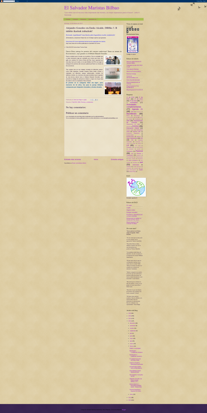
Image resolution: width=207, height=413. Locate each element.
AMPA (132, 111)
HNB (132, 140)
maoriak (141, 147)
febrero (132, 346)
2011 (129, 400)
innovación (138, 141)
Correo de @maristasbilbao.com (132, 77)
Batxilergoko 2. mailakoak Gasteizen (136, 355)
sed (141, 162)
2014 (129, 318)
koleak (139, 143)
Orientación (83, 19)
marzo (132, 343)
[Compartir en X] (94, 100)
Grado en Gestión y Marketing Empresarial (136, 363)
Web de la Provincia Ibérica (134, 71)
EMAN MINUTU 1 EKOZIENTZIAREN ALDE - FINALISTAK (136, 386)
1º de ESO (130, 97)
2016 (129, 313)
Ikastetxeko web (92, 19)
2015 (129, 316)
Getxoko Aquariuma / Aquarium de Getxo (135, 390)
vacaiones (136, 168)
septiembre (133, 330)
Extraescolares (130, 135)
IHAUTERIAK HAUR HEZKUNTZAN (135, 371)
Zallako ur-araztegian (135, 348)
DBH (79, 102)
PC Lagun (129, 205)
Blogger (124, 409)
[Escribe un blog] (92, 100)
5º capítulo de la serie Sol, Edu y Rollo (135, 359)
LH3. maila (138, 145)
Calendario (75, 19)
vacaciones (129, 168)
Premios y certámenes (87, 102)
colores (141, 117)
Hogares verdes (131, 210)
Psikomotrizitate (139, 156)
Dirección (129, 126)
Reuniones (140, 158)
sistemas (129, 166)
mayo (131, 338)
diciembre (132, 323)
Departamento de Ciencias (135, 121)
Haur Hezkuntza (132, 138)
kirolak (133, 143)
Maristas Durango (131, 73)
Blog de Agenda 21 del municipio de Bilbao (132, 223)
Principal (68, 19)
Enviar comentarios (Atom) (79, 163)
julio (131, 333)
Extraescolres (130, 136)
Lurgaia (128, 207)
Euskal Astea (130, 130)
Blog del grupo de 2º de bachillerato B (133, 86)
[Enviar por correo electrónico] (91, 100)
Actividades (134, 102)
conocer (130, 119)
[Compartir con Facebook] (95, 100)
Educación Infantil (133, 128)
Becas (128, 115)
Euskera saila (136, 131)
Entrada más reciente (72, 159)
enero (131, 394)
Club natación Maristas (133, 69)
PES (132, 153)
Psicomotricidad (130, 156)
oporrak (138, 149)
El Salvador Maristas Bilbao (91, 7)
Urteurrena (138, 166)
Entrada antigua (117, 159)
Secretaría (135, 162)
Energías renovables (132, 212)
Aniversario (138, 111)
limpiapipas (129, 147)
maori (135, 147)
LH (128, 145)
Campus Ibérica (130, 117)
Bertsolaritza (137, 115)
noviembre (133, 325)
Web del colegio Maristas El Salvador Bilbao (134, 62)
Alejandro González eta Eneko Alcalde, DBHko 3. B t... (136, 380)
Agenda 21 (137, 109)
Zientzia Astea (132, 171)
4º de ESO (133, 101)
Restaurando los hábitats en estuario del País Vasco (134, 219)
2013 (129, 321)
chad (136, 117)
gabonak (139, 136)
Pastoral (139, 151)
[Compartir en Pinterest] (97, 100)
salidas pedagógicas (133, 160)
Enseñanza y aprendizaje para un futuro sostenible (135, 215)
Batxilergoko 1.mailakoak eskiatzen (136, 351)
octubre (132, 328)
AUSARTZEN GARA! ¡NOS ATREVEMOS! (136, 367)
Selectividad (136, 164)
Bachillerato (131, 114)
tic (133, 166)
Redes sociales (131, 158)
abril (131, 341)
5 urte (141, 100)
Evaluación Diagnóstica (133, 133)
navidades (131, 149)
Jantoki (128, 143)
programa (138, 155)
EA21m (135, 126)
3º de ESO (74, 102)
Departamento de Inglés (133, 124)
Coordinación (138, 119)
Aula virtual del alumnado (133, 80)
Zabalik (141, 169)
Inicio (96, 159)
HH (142, 138)
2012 (129, 397)
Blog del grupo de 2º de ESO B (135, 89)
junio (131, 336)
